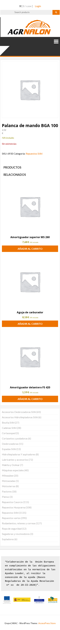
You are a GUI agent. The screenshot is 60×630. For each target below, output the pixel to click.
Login (38, 6)
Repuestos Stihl (34, 153)
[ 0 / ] (27, 6)
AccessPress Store (47, 623)
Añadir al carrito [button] (30, 248)
